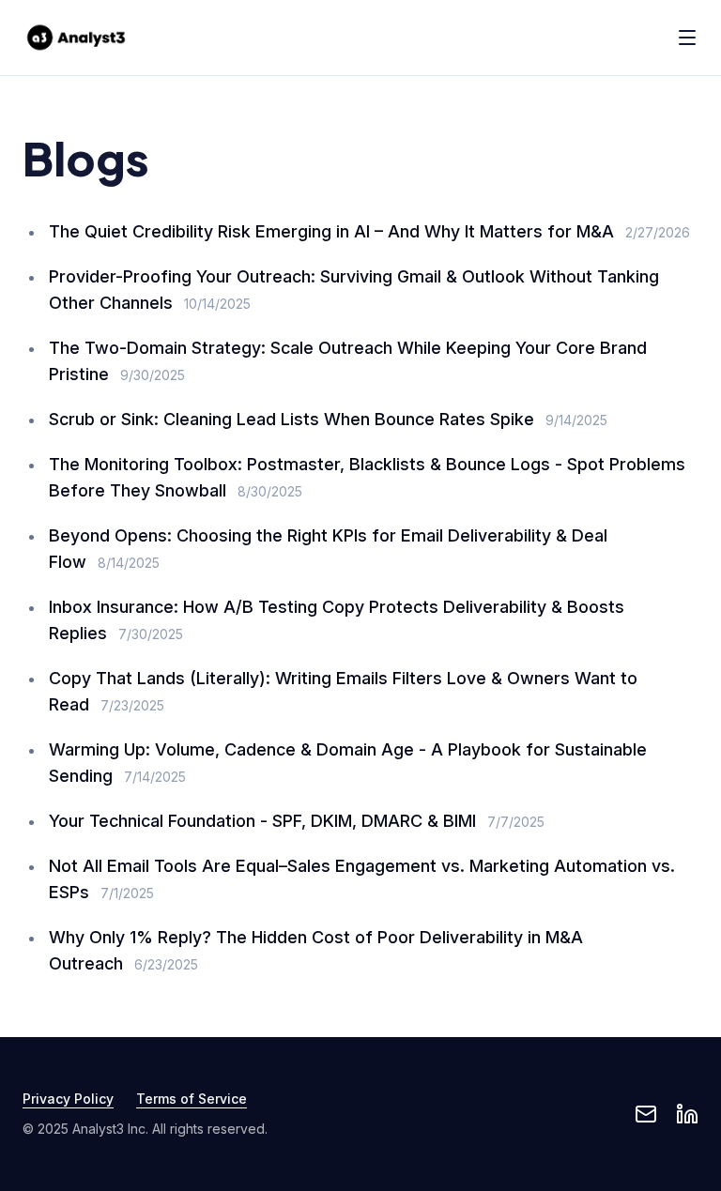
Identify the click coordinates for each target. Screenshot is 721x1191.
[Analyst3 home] (76, 37)
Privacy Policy (68, 1099)
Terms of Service (191, 1099)
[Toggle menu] (687, 37)
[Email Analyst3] (646, 1114)
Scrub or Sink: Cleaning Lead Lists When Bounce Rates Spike (291, 419)
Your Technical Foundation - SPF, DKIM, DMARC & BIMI (262, 821)
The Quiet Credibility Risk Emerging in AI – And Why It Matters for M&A (331, 231)
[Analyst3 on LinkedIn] (687, 1114)
